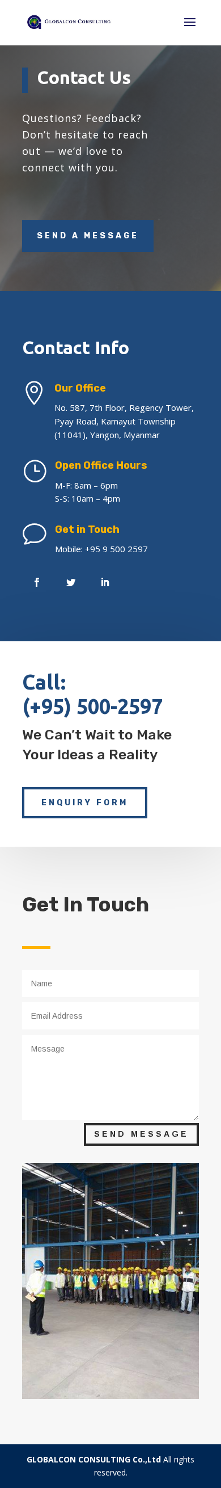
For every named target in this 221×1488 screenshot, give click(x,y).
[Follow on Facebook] (37, 582)
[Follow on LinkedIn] (105, 582)
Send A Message (88, 236)
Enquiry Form (84, 803)
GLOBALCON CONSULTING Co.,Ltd (94, 1459)
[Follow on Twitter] (71, 582)
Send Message (141, 1133)
